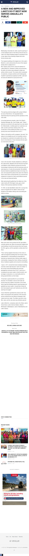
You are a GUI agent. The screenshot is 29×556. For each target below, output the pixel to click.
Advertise (21, 536)
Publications (7, 6)
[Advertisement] (14, 27)
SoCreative (25, 547)
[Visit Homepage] (14, 2)
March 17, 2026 (6, 441)
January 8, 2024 (4, 19)
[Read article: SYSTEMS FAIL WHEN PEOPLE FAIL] (4, 463)
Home (2, 6)
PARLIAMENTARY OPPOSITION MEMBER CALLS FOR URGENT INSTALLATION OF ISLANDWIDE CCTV (17, 456)
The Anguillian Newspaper (12, 547)
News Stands (15, 536)
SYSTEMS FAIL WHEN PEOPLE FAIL (16, 461)
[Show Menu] (1, 2)
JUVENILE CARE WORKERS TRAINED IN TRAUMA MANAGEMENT (12, 439)
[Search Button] (27, 2)
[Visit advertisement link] (17, 87)
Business (12, 6)
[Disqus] (14, 358)
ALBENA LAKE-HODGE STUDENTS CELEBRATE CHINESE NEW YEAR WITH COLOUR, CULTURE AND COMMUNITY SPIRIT (17, 447)
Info (10, 536)
